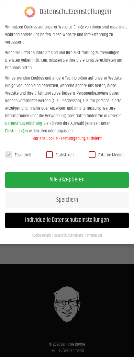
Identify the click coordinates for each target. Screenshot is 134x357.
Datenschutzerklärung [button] (69, 235)
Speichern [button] (67, 199)
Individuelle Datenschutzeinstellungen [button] (67, 220)
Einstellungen (16, 131)
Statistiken (65, 155)
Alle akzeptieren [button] (67, 179)
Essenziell (23, 155)
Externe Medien (111, 155)
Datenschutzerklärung (23, 123)
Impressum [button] (94, 235)
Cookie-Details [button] (42, 235)
